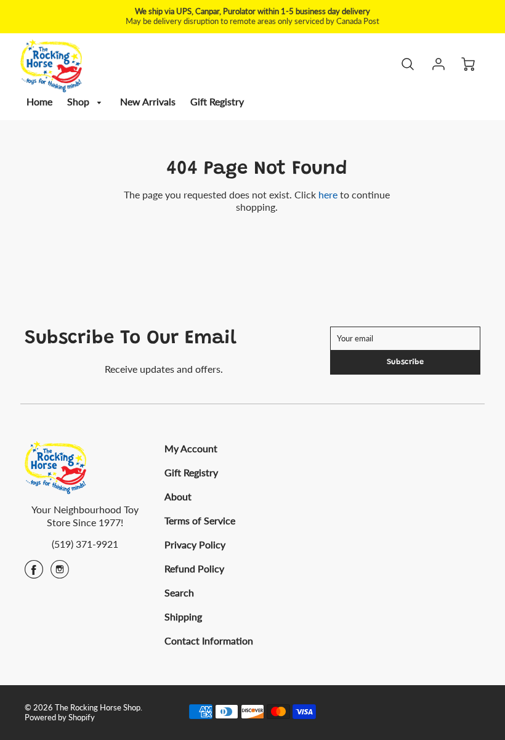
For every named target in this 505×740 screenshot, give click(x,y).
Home (39, 101)
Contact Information (208, 640)
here (327, 194)
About (178, 496)
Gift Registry (217, 101)
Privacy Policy (194, 544)
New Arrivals (148, 101)
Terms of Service (199, 520)
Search (179, 592)
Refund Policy (194, 568)
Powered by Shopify (60, 717)
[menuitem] (39, 102)
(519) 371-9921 (85, 544)
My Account (190, 448)
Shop (79, 101)
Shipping (183, 616)
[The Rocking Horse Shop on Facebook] (34, 573)
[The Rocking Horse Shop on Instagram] (59, 573)
